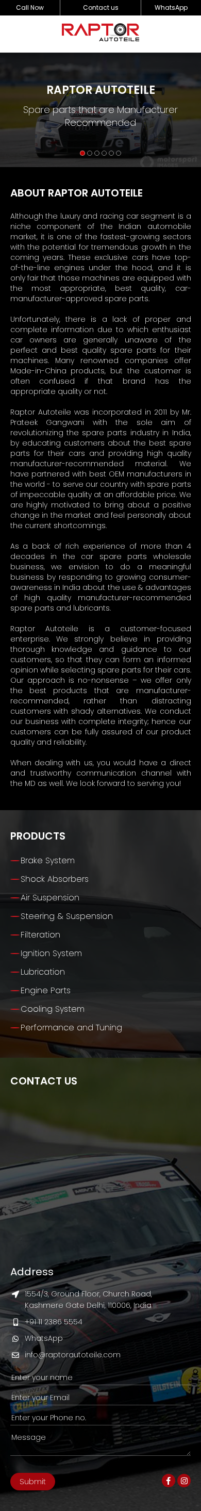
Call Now (30, 7)
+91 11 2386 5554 (53, 1322)
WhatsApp (171, 7)
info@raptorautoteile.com (73, 1355)
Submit (33, 1481)
